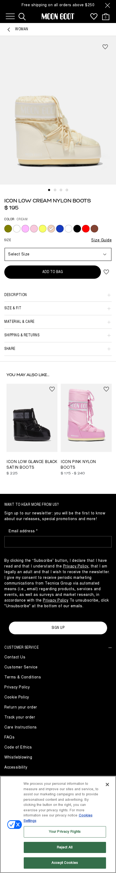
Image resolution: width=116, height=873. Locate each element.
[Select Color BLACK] (77, 228)
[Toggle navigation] (10, 16)
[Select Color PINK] (34, 228)
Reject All (65, 847)
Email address (22, 531)
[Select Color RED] (86, 228)
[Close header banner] (107, 5)
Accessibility (16, 767)
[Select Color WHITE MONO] (17, 228)
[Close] (107, 784)
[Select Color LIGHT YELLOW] (42, 228)
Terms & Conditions (22, 677)
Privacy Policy (17, 687)
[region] (58, 824)
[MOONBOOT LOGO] (58, 16)
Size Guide (101, 240)
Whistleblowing (18, 757)
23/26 (67, 440)
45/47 (81, 447)
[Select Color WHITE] (68, 228)
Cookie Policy (16, 697)
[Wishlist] (94, 16)
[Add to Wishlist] (105, 46)
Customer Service (20, 667)
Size (7, 240)
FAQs (9, 737)
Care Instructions (20, 727)
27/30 (81, 440)
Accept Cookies (65, 863)
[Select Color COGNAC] (94, 228)
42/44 (67, 447)
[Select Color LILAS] (25, 228)
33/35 (13, 443)
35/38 (94, 440)
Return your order (20, 707)
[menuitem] (94, 16)
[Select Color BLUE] (60, 228)
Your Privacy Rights (65, 831)
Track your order (19, 717)
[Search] (22, 16)
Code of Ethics (18, 747)
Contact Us (14, 657)
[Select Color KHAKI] (8, 228)
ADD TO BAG (52, 272)
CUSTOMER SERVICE (21, 647)
